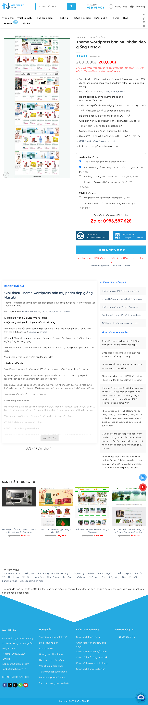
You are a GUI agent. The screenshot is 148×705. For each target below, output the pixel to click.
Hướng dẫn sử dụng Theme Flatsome (120, 307)
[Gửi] (71, 6)
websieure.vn (19, 669)
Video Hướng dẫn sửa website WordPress (122, 299)
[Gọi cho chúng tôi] (20, 685)
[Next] (11, 545)
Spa (104, 577)
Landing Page (9, 580)
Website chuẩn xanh (114, 91)
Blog (125, 17)
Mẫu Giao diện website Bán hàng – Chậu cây (92, 531)
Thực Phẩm (53, 577)
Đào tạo (10, 23)
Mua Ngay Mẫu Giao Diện (111, 249)
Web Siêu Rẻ (127, 636)
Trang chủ (8, 17)
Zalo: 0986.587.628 (111, 221)
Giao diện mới (129, 577)
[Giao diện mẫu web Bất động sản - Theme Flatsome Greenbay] (129, 509)
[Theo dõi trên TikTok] (144, 18)
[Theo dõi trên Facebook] (144, 15)
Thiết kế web (24, 17)
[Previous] (3, 545)
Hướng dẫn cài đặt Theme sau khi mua (120, 291)
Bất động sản (125, 573)
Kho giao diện (45, 17)
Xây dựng (114, 577)
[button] (118, 6)
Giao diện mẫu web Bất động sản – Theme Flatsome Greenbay (129, 531)
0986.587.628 (19, 653)
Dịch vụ (64, 17)
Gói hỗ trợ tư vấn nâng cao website (97, 141)
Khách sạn (80, 577)
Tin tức (99, 573)
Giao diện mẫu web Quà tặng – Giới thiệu (56, 531)
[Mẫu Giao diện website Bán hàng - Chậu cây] (92, 509)
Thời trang (13, 577)
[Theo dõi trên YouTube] (144, 26)
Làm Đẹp (39, 577)
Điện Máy (79, 573)
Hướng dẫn (100, 17)
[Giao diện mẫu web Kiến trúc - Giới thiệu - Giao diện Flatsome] (19, 509)
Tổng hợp (30, 573)
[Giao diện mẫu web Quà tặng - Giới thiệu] (56, 509)
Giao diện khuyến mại (31, 580)
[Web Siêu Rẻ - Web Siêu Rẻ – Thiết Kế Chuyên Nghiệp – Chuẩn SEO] (13, 6)
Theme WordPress (97, 37)
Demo (116, 17)
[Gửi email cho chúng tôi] (144, 22)
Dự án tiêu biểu (82, 17)
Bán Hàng (43, 573)
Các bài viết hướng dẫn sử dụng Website (121, 315)
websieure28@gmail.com (15, 663)
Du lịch (90, 573)
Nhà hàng (67, 577)
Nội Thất (110, 573)
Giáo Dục (26, 577)
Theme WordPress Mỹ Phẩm (55, 311)
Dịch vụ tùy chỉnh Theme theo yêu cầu (111, 265)
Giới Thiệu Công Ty (61, 573)
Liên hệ (26, 23)
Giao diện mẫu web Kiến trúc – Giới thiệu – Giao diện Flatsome (19, 531)
